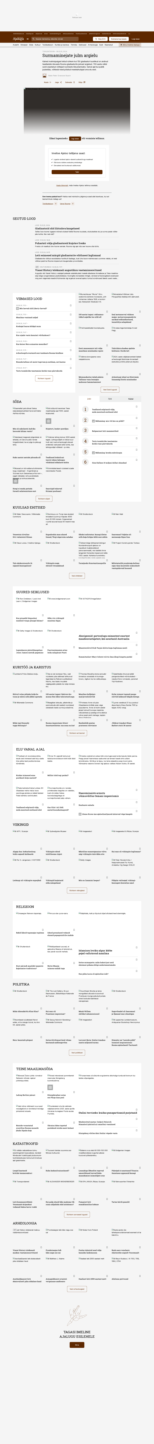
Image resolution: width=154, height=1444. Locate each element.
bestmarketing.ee (55, 33)
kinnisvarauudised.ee (119, 33)
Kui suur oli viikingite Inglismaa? (126, 851)
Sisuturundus (45, 267)
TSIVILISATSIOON (48, 51)
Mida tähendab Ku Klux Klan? (26, 1011)
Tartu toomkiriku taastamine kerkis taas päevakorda (39, 371)
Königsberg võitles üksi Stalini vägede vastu (98, 1133)
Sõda (31, 45)
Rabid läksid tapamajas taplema (30, 933)
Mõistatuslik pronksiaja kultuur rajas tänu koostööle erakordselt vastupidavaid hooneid (126, 565)
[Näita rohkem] (129, 33)
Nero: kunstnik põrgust (23, 1040)
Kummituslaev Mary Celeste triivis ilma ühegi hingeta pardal (105, 657)
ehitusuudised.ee (68, 33)
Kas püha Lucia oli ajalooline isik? (93, 974)
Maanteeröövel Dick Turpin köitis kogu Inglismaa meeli (103, 648)
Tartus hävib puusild (120, 1202)
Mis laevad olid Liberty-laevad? (33, 308)
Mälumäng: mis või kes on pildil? (109, 421)
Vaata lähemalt (62, 185)
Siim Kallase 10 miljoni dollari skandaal (109, 463)
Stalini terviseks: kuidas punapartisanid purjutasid (108, 1112)
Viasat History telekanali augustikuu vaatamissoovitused (68, 270)
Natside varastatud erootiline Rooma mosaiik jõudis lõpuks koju (27, 1128)
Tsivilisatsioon (47, 45)
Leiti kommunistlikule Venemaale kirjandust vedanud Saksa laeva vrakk (25, 1204)
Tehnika (74, 45)
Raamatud (109, 45)
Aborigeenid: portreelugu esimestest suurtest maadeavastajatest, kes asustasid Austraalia (104, 637)
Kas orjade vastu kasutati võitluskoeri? (33, 335)
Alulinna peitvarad (120, 1279)
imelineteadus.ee (18, 33)
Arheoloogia (93, 45)
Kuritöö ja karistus (62, 45)
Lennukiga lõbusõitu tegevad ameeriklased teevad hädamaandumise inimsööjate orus (92, 1173)
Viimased (23, 45)
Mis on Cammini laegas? (89, 880)
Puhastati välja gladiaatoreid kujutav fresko (60, 243)
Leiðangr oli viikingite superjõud (27, 880)
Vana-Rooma (65, 204)
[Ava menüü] (28, 39)
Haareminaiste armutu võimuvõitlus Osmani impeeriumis (99, 794)
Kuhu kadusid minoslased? (57, 1171)
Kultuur (38, 45)
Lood (37, 225)
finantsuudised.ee (81, 33)
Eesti (101, 45)
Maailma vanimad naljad (27, 317)
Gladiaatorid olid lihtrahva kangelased (57, 228)
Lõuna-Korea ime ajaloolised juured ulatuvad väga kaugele (107, 814)
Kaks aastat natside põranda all (27, 457)
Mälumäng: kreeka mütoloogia (108, 453)
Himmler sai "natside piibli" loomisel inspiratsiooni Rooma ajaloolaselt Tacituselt (124, 1042)
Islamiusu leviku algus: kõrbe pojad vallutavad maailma (95, 952)
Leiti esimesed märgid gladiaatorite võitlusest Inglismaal (68, 255)
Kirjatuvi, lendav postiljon (57, 429)
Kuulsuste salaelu (86, 805)
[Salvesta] (70, 305)
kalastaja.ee (30, 33)
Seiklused (82, 45)
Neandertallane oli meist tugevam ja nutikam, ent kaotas (40, 362)
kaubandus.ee (106, 33)
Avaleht (16, 45)
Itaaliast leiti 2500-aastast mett (92, 1279)
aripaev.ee (39, 33)
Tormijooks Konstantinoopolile (92, 563)
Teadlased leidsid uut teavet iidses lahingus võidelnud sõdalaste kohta (57, 460)
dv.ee (46, 33)
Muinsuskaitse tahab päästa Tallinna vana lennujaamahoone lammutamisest (91, 379)
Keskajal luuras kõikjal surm (28, 326)
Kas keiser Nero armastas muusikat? (32, 344)
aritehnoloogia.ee (94, 33)
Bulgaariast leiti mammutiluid (105, 431)
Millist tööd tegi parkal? (58, 775)
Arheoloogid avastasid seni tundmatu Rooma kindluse (39, 353)
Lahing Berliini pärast (25, 1095)
